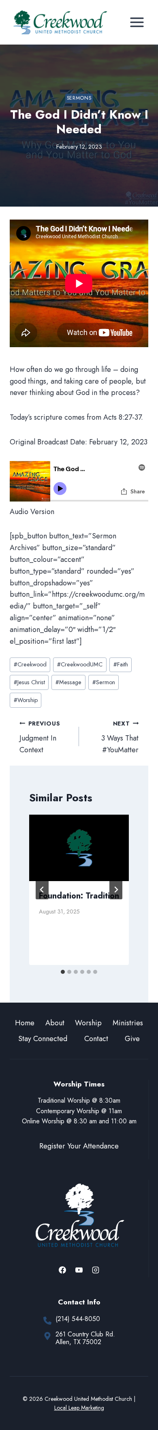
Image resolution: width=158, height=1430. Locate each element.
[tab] (63, 972)
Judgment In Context (39, 737)
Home (24, 1023)
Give (132, 1038)
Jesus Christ (29, 682)
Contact (96, 1038)
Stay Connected (42, 1038)
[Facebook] (62, 1270)
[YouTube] (79, 1270)
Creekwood (30, 664)
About (54, 1023)
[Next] (115, 889)
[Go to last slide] (42, 889)
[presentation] (79, 848)
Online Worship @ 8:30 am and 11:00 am (79, 1121)
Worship (26, 700)
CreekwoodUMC (79, 664)
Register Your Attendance (79, 1146)
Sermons (79, 98)
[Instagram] (95, 1270)
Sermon (103, 682)
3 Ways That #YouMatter (120, 737)
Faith (120, 664)
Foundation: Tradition (79, 896)
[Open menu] (136, 22)
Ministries (128, 1023)
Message (68, 682)
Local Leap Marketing (79, 1408)
